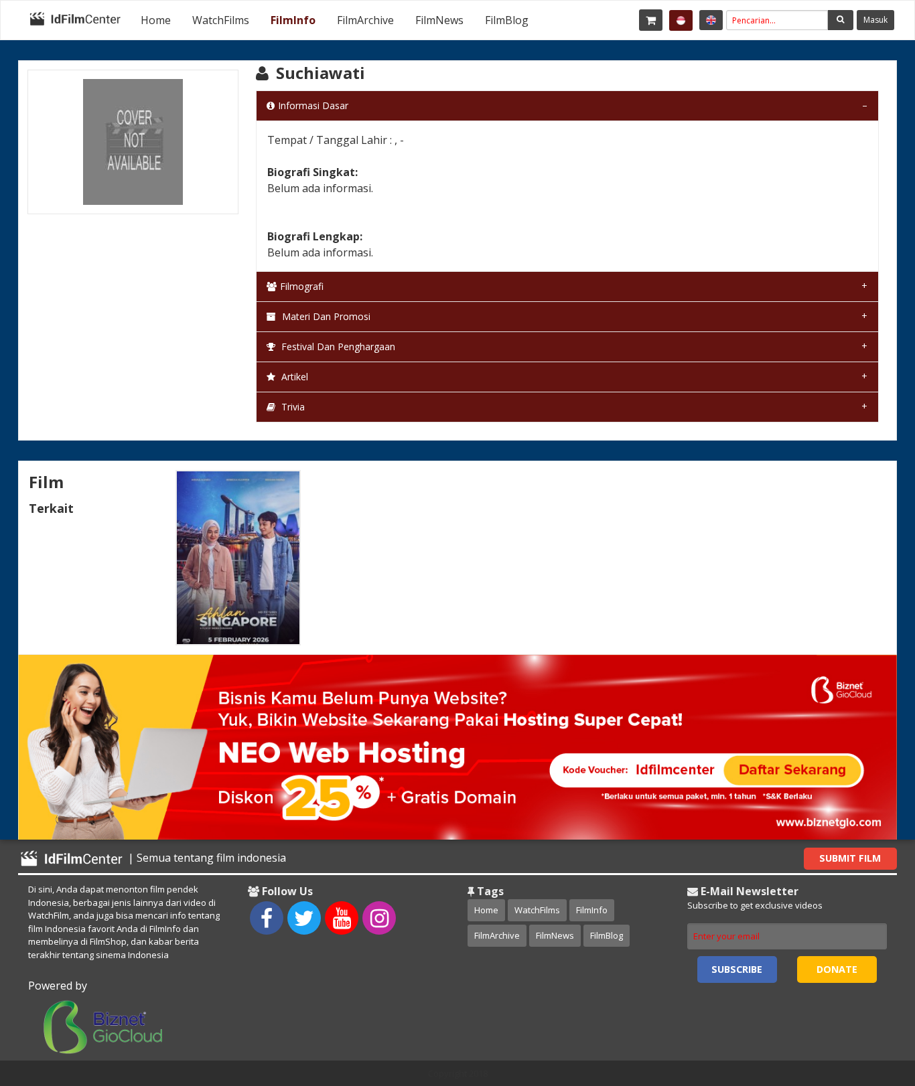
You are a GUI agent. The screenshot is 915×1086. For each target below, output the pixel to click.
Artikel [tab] (293, 376)
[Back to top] (871, 1002)
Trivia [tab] (292, 406)
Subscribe (736, 969)
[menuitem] (156, 20)
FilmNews (439, 20)
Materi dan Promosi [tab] (324, 316)
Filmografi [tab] (302, 286)
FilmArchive (365, 20)
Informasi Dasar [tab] (313, 105)
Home (156, 20)
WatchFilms (220, 20)
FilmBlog (507, 20)
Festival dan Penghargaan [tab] (337, 346)
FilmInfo (293, 20)
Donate (837, 969)
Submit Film (850, 858)
